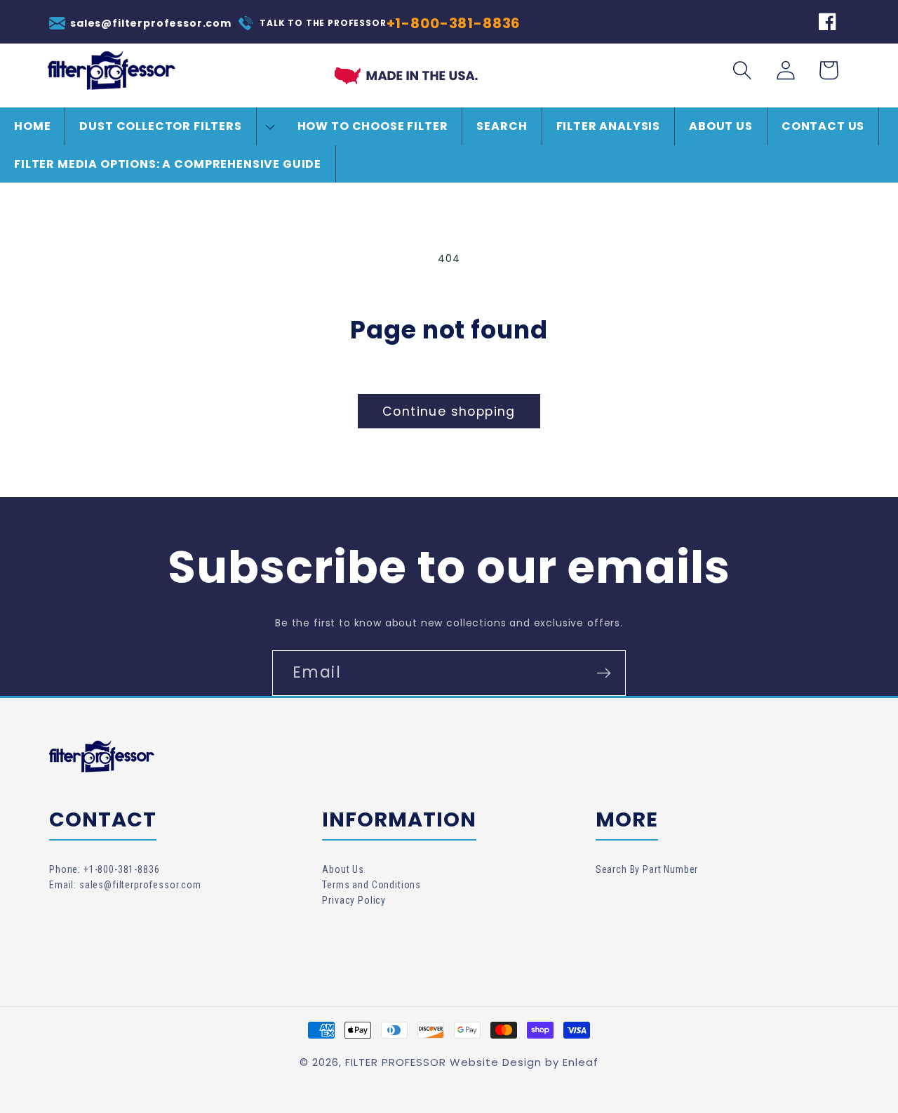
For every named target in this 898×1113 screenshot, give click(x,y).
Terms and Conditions (371, 884)
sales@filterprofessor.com (151, 23)
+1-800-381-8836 (454, 23)
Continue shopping (449, 411)
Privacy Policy (354, 900)
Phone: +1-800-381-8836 (104, 869)
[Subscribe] (603, 673)
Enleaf (580, 1062)
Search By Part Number (647, 869)
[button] (174, 126)
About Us (343, 869)
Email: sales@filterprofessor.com (125, 884)
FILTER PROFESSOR (395, 1062)
